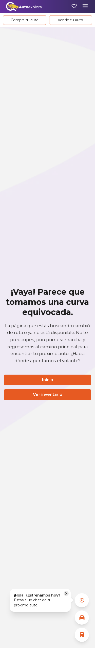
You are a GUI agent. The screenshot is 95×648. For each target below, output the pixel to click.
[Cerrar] (66, 593)
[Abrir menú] (85, 6)
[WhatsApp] (82, 600)
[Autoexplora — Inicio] (24, 6)
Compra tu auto (25, 20)
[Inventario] (82, 617)
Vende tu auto (70, 20)
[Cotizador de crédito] (82, 635)
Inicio (47, 379)
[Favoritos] (74, 7)
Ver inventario (47, 394)
